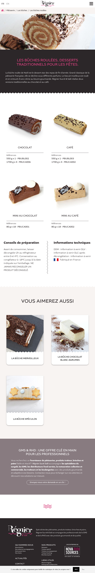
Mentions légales (46, 563)
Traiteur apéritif (46, 549)
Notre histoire (19, 547)
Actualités (21, 558)
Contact (19, 563)
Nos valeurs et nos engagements (24, 549)
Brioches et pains (46, 555)
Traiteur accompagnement (49, 551)
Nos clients (18, 553)
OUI (76, 569)
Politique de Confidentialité (49, 564)
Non (83, 569)
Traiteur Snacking (47, 553)
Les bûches (22, 10)
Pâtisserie (10, 10)
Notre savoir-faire (20, 551)
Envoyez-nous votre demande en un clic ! (47, 482)
